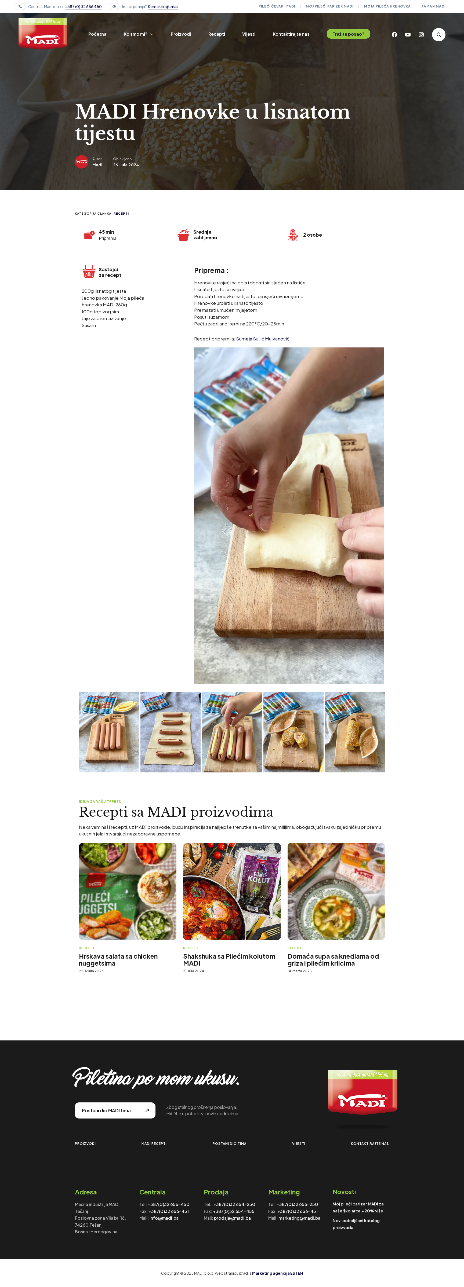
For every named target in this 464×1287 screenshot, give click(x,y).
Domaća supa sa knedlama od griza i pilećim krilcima (333, 959)
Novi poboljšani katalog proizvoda (356, 1224)
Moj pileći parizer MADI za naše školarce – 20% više (358, 1207)
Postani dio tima (230, 1144)
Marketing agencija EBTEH (277, 1273)
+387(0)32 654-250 (234, 1204)
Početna (97, 34)
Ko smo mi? (135, 34)
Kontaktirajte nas (163, 6)
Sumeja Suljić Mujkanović (262, 339)
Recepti (216, 34)
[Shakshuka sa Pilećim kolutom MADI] (232, 891)
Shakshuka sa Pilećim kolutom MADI (229, 959)
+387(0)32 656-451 (168, 1211)
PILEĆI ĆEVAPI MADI (277, 6)
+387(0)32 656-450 (169, 1204)
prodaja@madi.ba (232, 1218)
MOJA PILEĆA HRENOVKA (387, 6)
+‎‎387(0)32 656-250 (297, 1204)
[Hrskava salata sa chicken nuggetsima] (127, 891)
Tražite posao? (348, 34)
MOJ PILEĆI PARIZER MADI (329, 6)
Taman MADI (433, 6)
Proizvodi (181, 34)
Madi (97, 164)
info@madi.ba (164, 1218)
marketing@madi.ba (299, 1218)
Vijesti (248, 34)
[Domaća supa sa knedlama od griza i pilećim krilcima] (336, 891)
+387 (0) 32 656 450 (83, 6)
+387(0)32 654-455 (234, 1211)
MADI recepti (154, 1144)
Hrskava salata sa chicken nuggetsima (118, 959)
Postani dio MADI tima (106, 1110)
